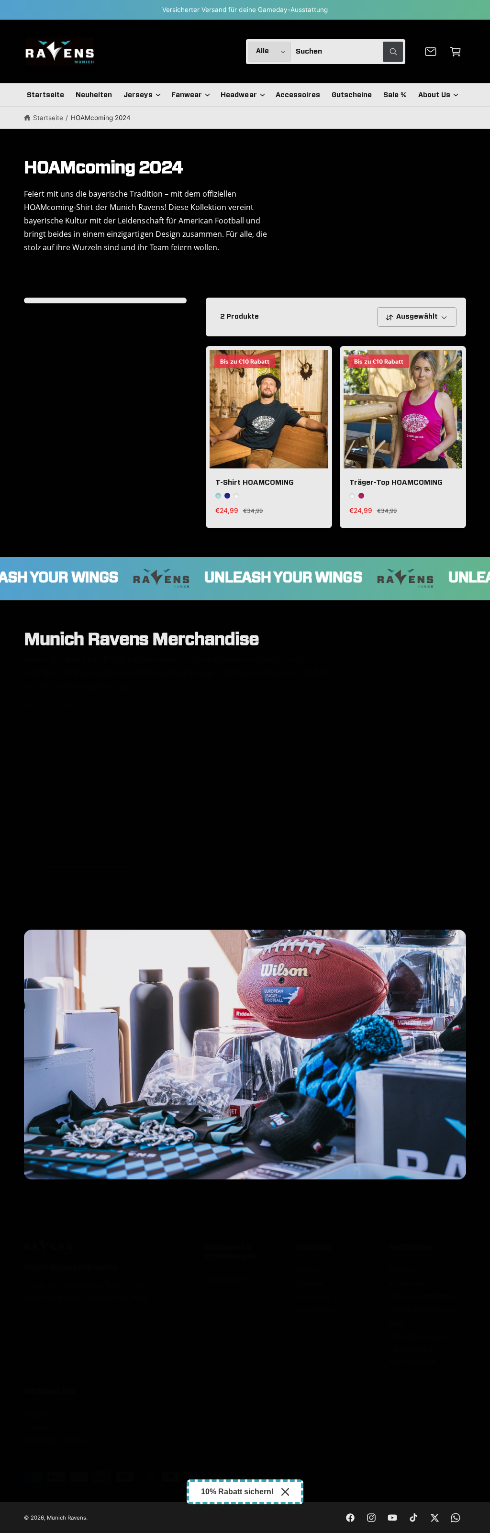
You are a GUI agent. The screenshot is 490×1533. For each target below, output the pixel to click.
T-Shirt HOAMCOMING (254, 482)
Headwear (313, 1296)
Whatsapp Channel (55, 1440)
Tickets (35, 1427)
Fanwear (310, 1283)
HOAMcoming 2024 (101, 118)
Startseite (48, 118)
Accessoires (316, 1310)
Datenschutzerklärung (424, 1296)
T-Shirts (292, 844)
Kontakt (401, 1270)
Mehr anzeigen (50, 704)
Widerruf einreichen (420, 1337)
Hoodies (183, 844)
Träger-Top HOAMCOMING (396, 482)
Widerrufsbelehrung (420, 1310)
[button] (455, 51)
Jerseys (74, 844)
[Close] (285, 1492)
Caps (401, 844)
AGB (396, 1323)
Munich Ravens (66, 1517)
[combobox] (349, 51)
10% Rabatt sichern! (237, 1492)
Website (37, 1414)
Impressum (407, 1283)
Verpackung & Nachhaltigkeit (412, 1355)
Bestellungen (225, 1279)
